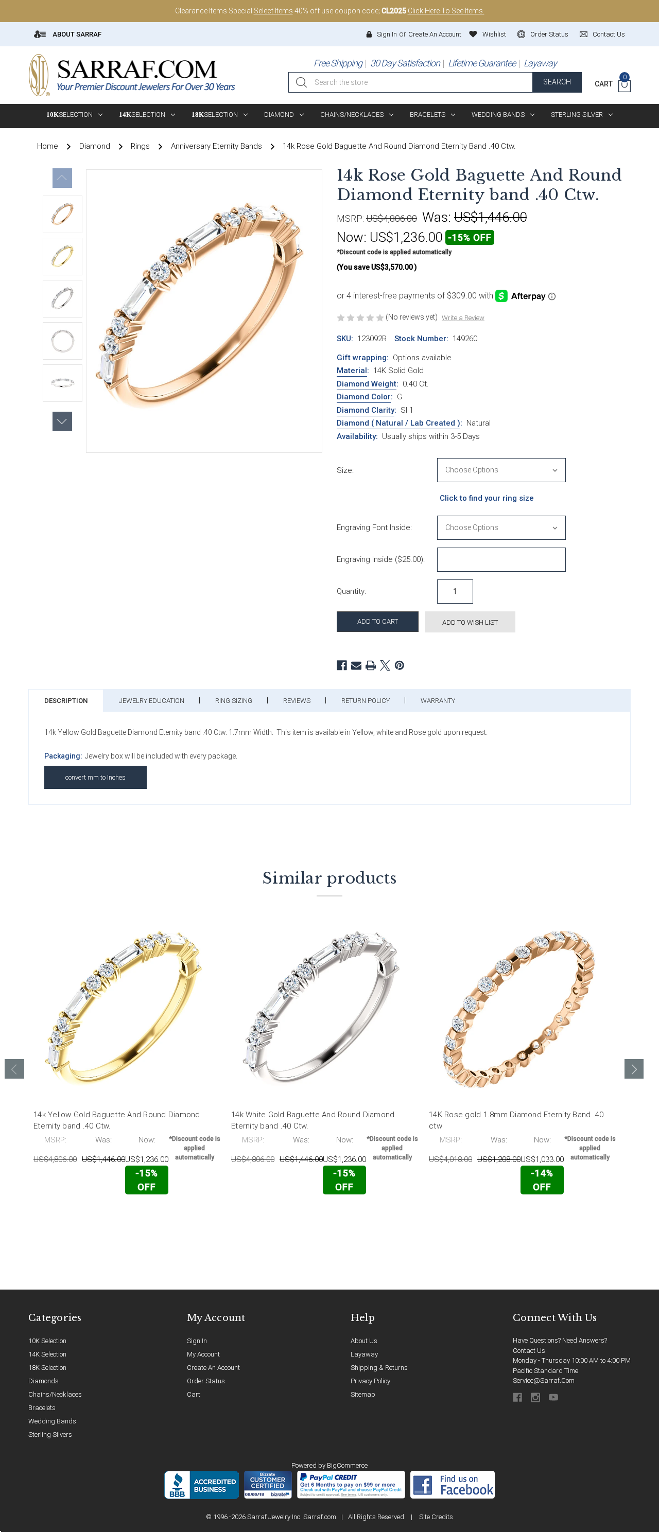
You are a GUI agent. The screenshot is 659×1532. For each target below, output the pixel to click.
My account (203, 1354)
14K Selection (47, 1354)
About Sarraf (76, 34)
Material (352, 370)
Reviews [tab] (296, 701)
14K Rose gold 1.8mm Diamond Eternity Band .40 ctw (516, 1120)
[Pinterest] (399, 665)
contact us (609, 34)
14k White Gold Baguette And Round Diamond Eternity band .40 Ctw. (312, 1120)
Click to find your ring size (487, 498)
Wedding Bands (498, 114)
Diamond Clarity (365, 410)
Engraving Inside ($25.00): (381, 559)
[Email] (356, 665)
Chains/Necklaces (352, 114)
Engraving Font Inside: (374, 527)
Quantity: (351, 591)
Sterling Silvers (50, 1434)
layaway (364, 1354)
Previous (62, 178)
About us (364, 1341)
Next (62, 421)
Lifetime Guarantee (481, 63)
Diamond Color (364, 396)
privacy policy (370, 1381)
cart (193, 1394)
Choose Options (78, 1216)
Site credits (436, 1517)
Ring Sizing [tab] (233, 701)
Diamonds (43, 1381)
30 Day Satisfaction (405, 63)
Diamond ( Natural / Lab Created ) (398, 423)
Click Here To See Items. (446, 11)
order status (549, 34)
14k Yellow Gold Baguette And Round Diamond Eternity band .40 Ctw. (116, 1120)
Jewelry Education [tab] (151, 701)
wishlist (494, 34)
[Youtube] (554, 1397)
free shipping (338, 63)
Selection (69, 114)
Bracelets (427, 114)
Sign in (387, 34)
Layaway (540, 63)
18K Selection (47, 1367)
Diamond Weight (366, 384)
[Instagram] (536, 1397)
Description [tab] (66, 701)
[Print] (371, 665)
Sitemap (363, 1394)
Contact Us (529, 1350)
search (557, 82)
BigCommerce (347, 1465)
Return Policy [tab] (365, 701)
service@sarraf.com (544, 1380)
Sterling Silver (577, 114)
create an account (213, 1367)
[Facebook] (342, 665)
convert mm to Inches (95, 777)
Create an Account (434, 34)
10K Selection (47, 1341)
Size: (345, 470)
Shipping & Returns (379, 1367)
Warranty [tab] (438, 701)
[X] (385, 665)
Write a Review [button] (463, 318)
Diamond (279, 114)
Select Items (273, 11)
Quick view (187, 1216)
